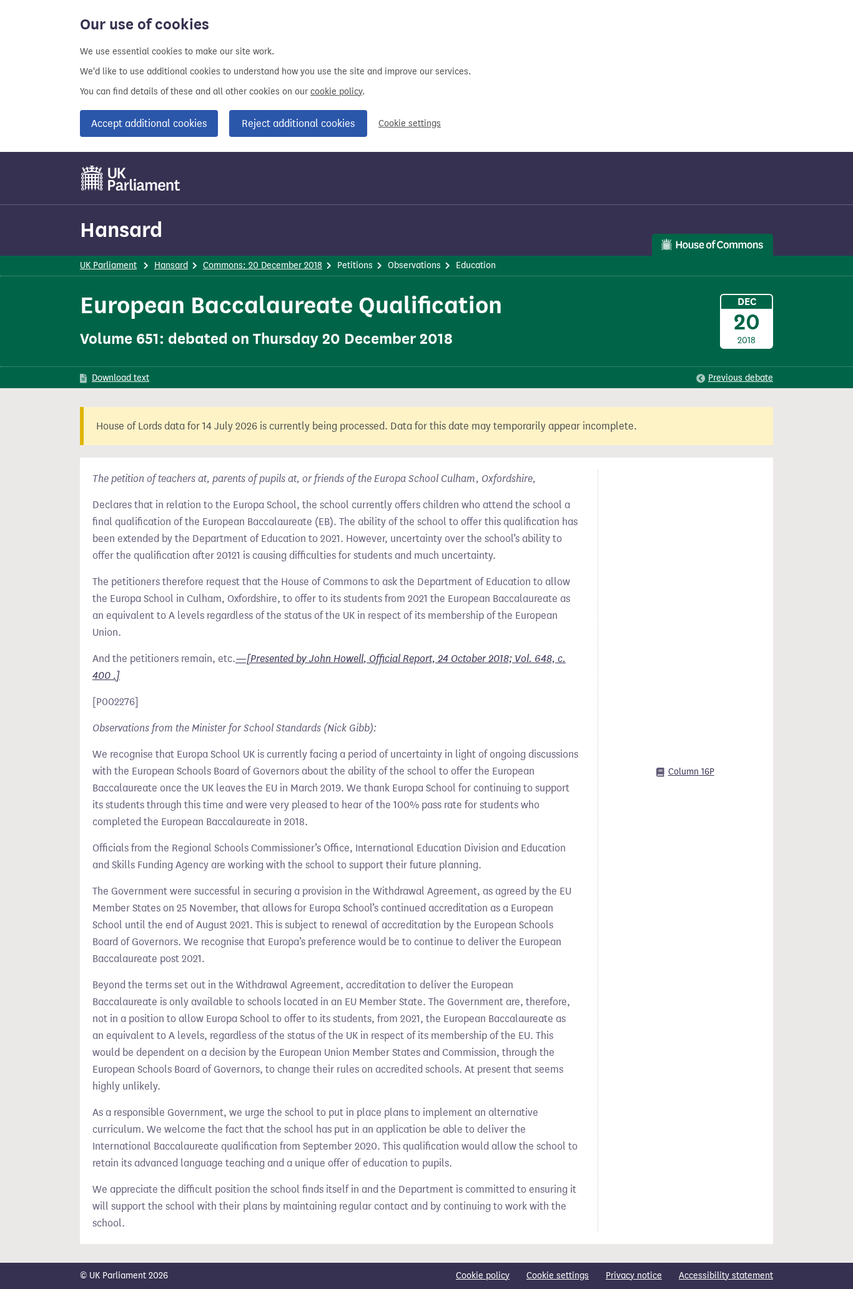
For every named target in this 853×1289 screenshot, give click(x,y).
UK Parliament (108, 265)
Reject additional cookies (298, 123)
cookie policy (336, 91)
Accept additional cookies (149, 123)
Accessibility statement (726, 1275)
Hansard (121, 230)
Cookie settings (409, 123)
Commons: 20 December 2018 (262, 265)
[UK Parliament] (131, 178)
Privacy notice (634, 1275)
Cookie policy (483, 1275)
